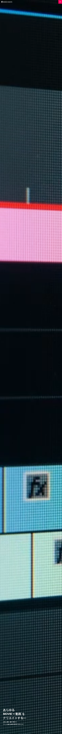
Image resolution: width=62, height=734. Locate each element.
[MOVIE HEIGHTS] (6, 2)
